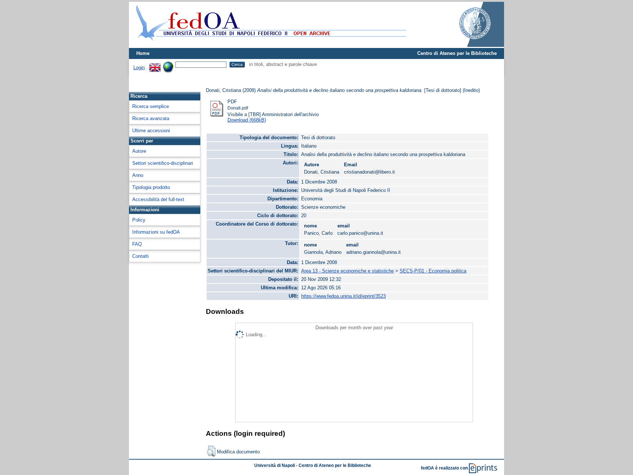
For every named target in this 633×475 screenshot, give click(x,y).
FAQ (137, 244)
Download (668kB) (246, 120)
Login (139, 67)
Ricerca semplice (150, 106)
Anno (137, 175)
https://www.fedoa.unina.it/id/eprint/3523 (343, 296)
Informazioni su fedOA (156, 232)
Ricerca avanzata (150, 118)
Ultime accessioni (151, 130)
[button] (211, 451)
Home (142, 53)
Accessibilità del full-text (158, 199)
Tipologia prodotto (151, 187)
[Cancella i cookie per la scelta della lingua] (168, 64)
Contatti (140, 256)
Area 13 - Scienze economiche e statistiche (347, 271)
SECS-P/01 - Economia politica (433, 271)
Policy (138, 220)
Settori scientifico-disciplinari (162, 163)
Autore (139, 151)
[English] (155, 64)
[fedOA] (269, 45)
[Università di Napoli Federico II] (467, 45)
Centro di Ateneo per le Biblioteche (457, 53)
